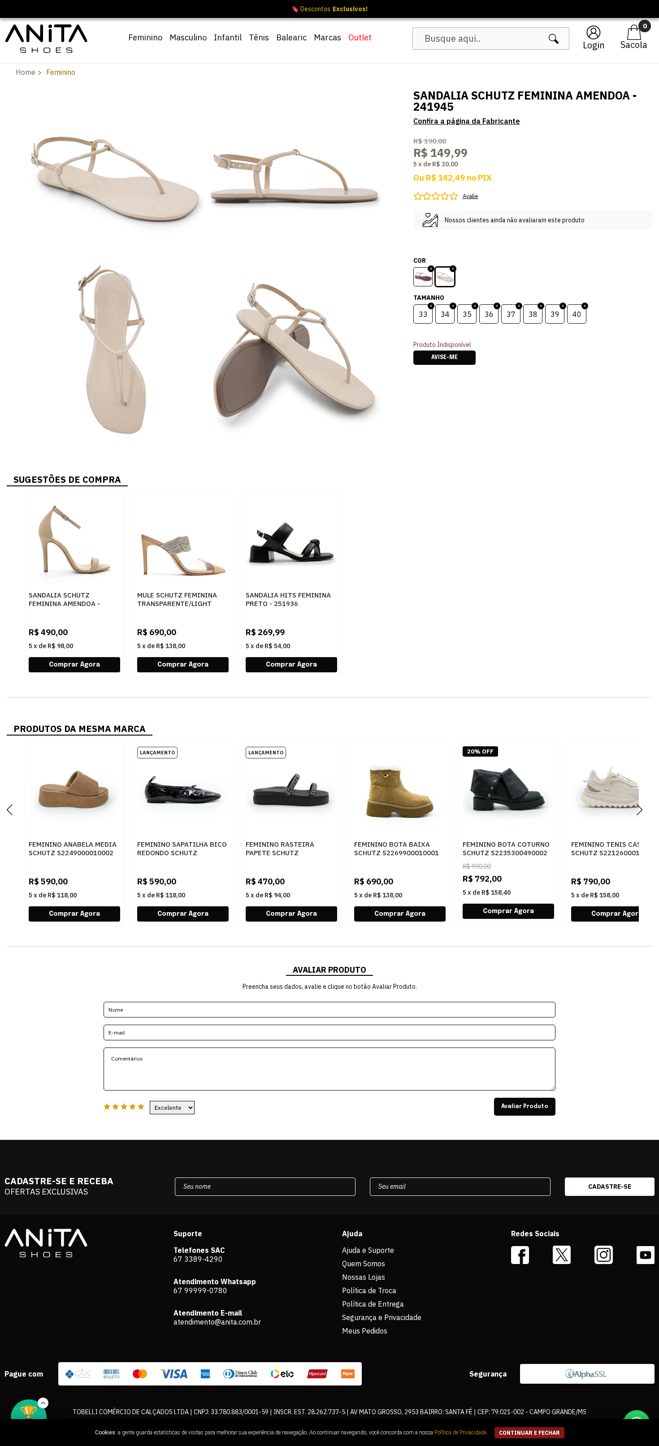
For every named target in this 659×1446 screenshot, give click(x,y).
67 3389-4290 (198, 1259)
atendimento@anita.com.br (217, 1321)
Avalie (470, 196)
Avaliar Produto (524, 1106)
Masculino (188, 37)
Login (594, 45)
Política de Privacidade (460, 1432)
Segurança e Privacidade (381, 1317)
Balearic (291, 37)
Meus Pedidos (364, 1330)
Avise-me (444, 357)
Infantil (228, 37)
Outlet (360, 37)
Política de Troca (369, 1290)
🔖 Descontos (329, 9)
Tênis (259, 37)
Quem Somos (363, 1263)
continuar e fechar (529, 1432)
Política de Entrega (373, 1303)
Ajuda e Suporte (368, 1250)
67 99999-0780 (200, 1290)
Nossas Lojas (363, 1277)
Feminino (145, 37)
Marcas (327, 37)
